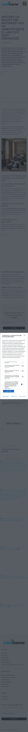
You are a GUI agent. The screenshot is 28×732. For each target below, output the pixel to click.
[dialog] (14, 366)
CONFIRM (8, 391)
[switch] (22, 366)
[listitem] (14, 362)
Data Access (14, 396)
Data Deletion (5, 396)
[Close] (25, 335)
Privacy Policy (22, 396)
